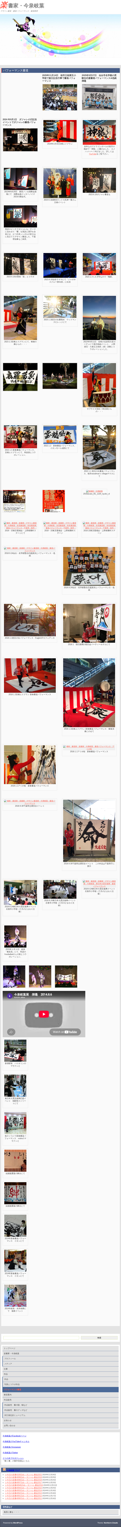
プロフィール (10, 1359)
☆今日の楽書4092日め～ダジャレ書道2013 (23, 1493)
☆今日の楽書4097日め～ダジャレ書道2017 (23, 1482)
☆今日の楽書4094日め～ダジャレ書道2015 (23, 1488)
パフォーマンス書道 (15, 70)
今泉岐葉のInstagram (12, 1447)
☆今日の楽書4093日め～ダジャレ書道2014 (23, 1490)
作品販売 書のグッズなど (15, 1410)
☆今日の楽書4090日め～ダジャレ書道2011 (23, 1498)
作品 (6, 1374)
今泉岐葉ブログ (13, 1470)
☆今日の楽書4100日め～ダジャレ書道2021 (23, 1474)
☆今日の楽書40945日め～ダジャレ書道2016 (24, 1485)
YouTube (93, 154)
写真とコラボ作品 (12, 1384)
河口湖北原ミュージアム (14, 1415)
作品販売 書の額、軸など (15, 1405)
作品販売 (8, 1400)
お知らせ (8, 1420)
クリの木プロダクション (13, 1458)
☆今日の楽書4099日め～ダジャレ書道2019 (23, 1477)
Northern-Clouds (111, 1523)
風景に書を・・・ (11, 1512)
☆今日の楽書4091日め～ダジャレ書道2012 (23, 1496)
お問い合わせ (9, 1425)
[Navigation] (2, 61)
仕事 (6, 1369)
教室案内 (8, 1395)
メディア (8, 1364)
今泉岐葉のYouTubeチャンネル (16, 1441)
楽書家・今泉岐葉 (22, 5)
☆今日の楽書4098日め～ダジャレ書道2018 (23, 1480)
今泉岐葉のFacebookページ (14, 1436)
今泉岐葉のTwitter (10, 1453)
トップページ (9, 1348)
